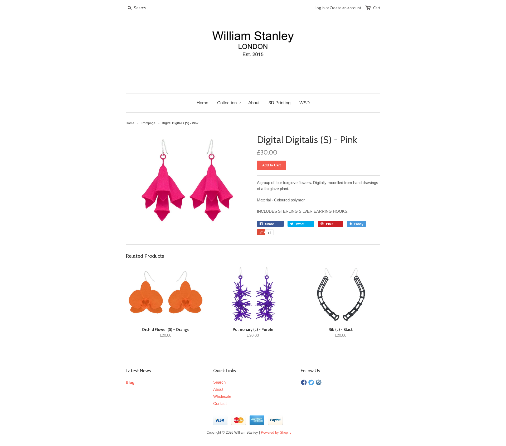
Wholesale (222, 396)
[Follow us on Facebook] (304, 382)
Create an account (345, 8)
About (218, 389)
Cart (376, 8)
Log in (320, 8)
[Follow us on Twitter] (311, 382)
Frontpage (148, 123)
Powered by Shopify (276, 432)
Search (219, 382)
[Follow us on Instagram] (318, 382)
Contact (220, 403)
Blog (130, 382)
